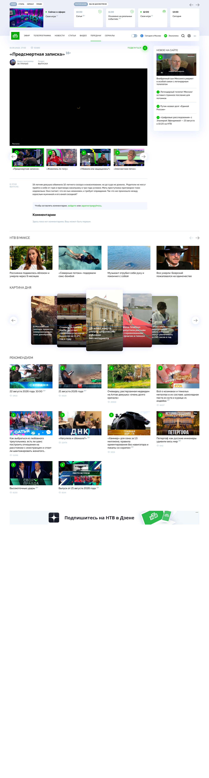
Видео (83, 36)
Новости (60, 36)
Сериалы (110, 36)
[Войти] (189, 35)
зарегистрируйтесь (91, 206)
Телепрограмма (42, 36)
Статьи (72, 36)
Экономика (173, 36)
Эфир (27, 36)
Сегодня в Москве (153, 36)
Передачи (96, 36)
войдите (72, 206)
